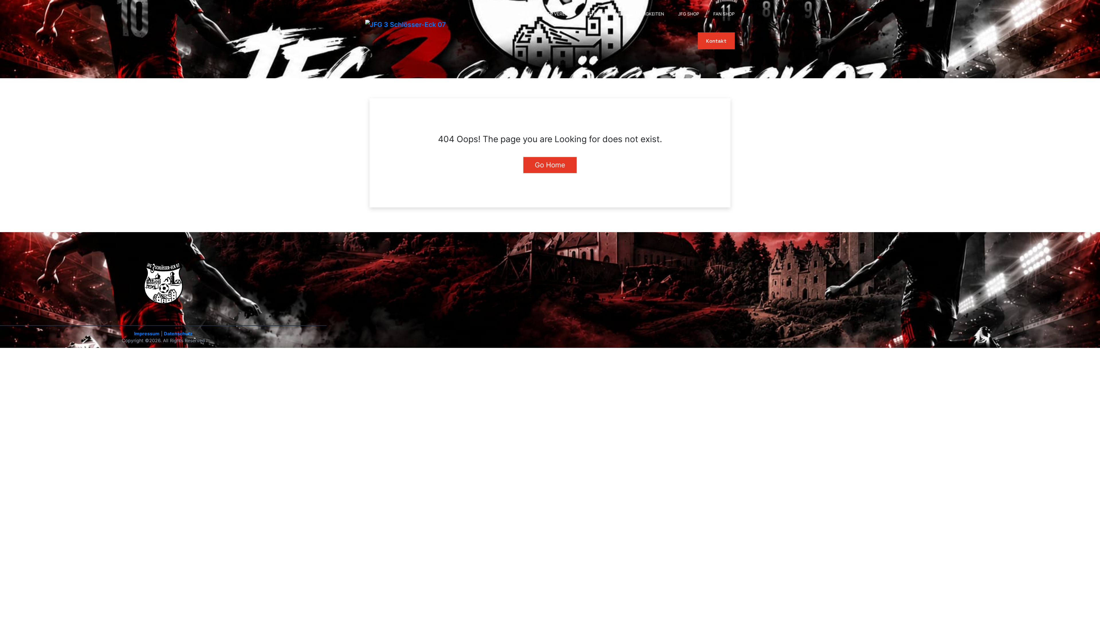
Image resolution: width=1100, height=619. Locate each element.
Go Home (550, 165)
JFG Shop (688, 14)
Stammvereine (605, 14)
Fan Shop (724, 14)
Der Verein (556, 14)
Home (524, 14)
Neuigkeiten (650, 14)
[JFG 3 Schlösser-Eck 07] (405, 24)
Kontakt (716, 41)
